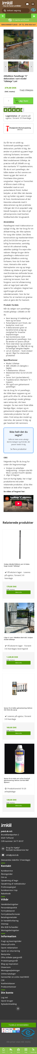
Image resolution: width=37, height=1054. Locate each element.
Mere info (18, 592)
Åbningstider (7, 874)
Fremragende (10, 107)
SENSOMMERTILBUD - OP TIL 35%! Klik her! (18, 24)
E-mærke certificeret (21, 20)
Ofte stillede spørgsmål (11, 957)
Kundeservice (7, 870)
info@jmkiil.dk (12, 855)
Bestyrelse (5, 954)
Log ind (4, 997)
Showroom (6, 967)
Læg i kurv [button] (23, 101)
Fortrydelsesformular (10, 914)
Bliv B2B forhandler (9, 927)
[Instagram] (18, 1009)
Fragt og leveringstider (11, 941)
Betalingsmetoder (9, 917)
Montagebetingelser (10, 930)
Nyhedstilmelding (9, 1004)
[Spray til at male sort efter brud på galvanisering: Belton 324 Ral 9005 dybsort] (19, 761)
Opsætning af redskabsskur (13, 883)
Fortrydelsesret (8, 911)
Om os (4, 877)
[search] (5, 10)
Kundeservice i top (9, 890)
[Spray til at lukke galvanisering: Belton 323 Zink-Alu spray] (19, 690)
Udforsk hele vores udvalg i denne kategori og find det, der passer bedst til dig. (18, 442)
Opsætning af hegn (9, 880)
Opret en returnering (10, 951)
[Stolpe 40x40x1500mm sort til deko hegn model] (19, 546)
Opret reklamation (9, 947)
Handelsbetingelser (9, 904)
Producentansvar (8, 986)
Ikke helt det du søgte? (18, 433)
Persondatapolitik (9, 907)
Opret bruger (7, 1001)
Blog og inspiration (9, 964)
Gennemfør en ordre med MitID (15, 977)
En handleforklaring (9, 920)
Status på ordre (8, 944)
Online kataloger (8, 973)
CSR (2, 980)
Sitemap (4, 924)
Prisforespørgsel (8, 887)
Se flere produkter (18, 449)
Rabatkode (6, 893)
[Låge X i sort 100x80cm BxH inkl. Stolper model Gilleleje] (19, 620)
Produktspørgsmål (9, 960)
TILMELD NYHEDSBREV (19, 1025)
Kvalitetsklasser (8, 983)
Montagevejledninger (10, 970)
